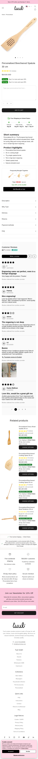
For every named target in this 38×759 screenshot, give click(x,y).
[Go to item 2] (18, 58)
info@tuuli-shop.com (20, 644)
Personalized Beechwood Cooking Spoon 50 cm (26, 481)
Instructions (19, 700)
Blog (19, 709)
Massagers (19, 678)
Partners (19, 660)
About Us (19, 654)
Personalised (9, 14)
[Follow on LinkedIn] (33, 737)
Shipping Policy (19, 728)
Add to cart (19, 110)
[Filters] (30, 256)
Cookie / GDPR (19, 719)
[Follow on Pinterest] (19, 737)
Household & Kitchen (19, 681)
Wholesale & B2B (19, 663)
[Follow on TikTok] (29, 737)
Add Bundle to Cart (19, 189)
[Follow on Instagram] (14, 737)
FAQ (19, 697)
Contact (19, 703)
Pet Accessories (19, 685)
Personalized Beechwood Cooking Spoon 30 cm (26, 454)
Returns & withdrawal (19, 706)
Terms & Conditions (19, 731)
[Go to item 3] (20, 58)
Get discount (19, 613)
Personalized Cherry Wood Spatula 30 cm (27, 427)
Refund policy (19, 725)
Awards (19, 657)
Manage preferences (19, 755)
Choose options (28, 447)
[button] (6, 71)
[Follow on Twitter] (9, 737)
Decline (28, 751)
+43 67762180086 (20, 642)
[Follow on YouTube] (24, 737)
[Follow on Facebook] (5, 737)
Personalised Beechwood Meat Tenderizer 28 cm (26, 508)
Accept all (10, 751)
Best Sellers (19, 675)
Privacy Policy (19, 722)
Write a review (14, 256)
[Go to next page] (25, 409)
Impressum (19, 666)
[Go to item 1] (15, 58)
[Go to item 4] (22, 58)
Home (3, 14)
